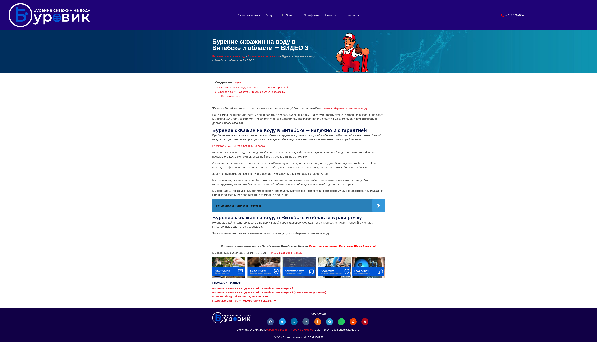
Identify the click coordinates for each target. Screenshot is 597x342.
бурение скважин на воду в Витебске (290, 329)
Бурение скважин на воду (228, 56)
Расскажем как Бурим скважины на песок (238, 146)
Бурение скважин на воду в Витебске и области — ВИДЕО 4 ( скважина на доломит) (269, 292)
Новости (330, 15)
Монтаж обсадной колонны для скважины (241, 296)
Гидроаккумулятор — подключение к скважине (244, 300)
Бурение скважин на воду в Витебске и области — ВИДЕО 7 (252, 288)
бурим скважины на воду (286, 252)
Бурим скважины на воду (264, 56)
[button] (270, 321)
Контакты (353, 15)
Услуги (270, 15)
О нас (289, 15)
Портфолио (311, 15)
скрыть (238, 82)
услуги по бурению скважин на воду (344, 108)
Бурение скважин (249, 15)
